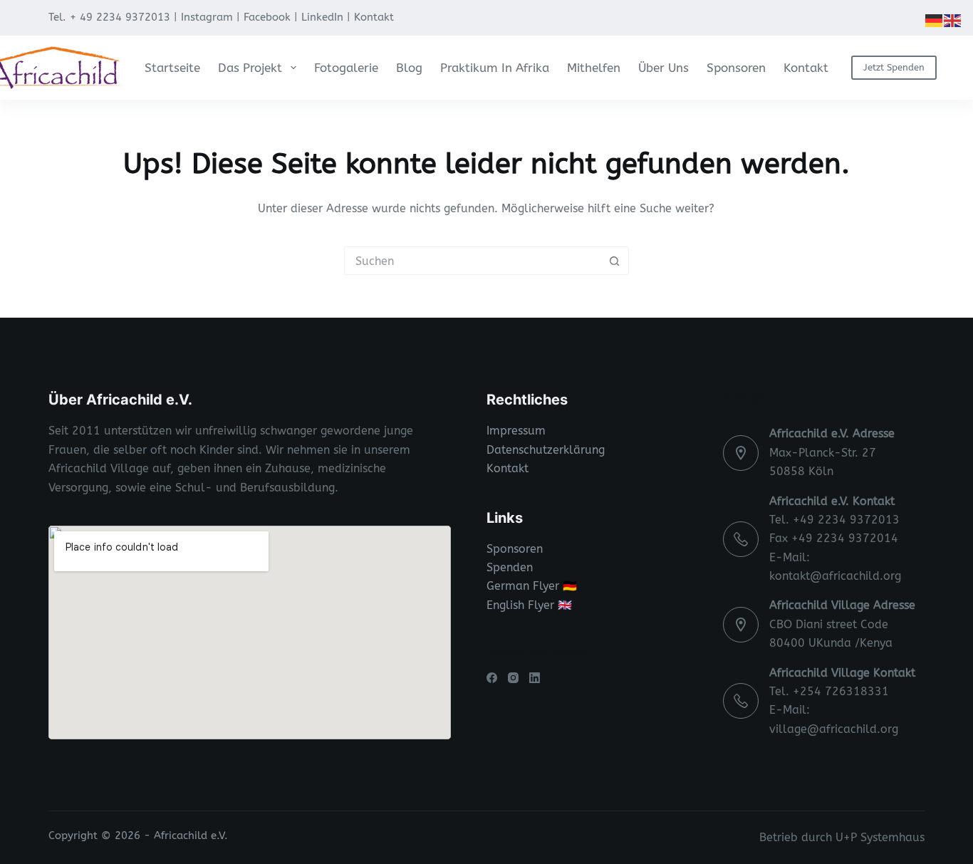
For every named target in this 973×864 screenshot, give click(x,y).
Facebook (267, 17)
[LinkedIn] (534, 677)
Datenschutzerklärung (545, 450)
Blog (409, 68)
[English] (953, 19)
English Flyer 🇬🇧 (529, 605)
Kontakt (374, 17)
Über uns (663, 68)
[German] (934, 19)
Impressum (516, 430)
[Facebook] (491, 677)
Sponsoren (736, 68)
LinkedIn (322, 17)
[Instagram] (513, 677)
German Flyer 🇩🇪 (531, 586)
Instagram (207, 17)
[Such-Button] (614, 260)
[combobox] (473, 260)
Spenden (509, 567)
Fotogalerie (346, 68)
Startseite (172, 68)
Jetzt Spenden (894, 67)
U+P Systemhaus (880, 837)
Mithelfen (593, 68)
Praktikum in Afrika (494, 68)
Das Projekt (250, 68)
